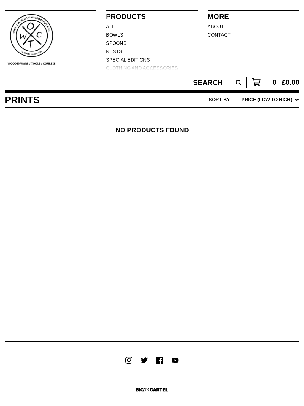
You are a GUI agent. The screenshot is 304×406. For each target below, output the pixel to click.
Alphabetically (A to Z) (261, 143)
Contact (219, 34)
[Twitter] (144, 360)
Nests (114, 51)
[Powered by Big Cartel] (152, 389)
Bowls (114, 34)
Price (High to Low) (255, 191)
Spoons (116, 43)
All (110, 26)
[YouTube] (175, 360)
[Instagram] (129, 360)
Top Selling (246, 134)
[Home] (32, 40)
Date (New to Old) (254, 162)
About (216, 26)
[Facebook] (159, 360)
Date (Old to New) (254, 172)
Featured (243, 115)
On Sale (240, 124)
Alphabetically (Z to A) (261, 153)
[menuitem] (254, 100)
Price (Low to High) (255, 181)
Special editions (128, 59)
